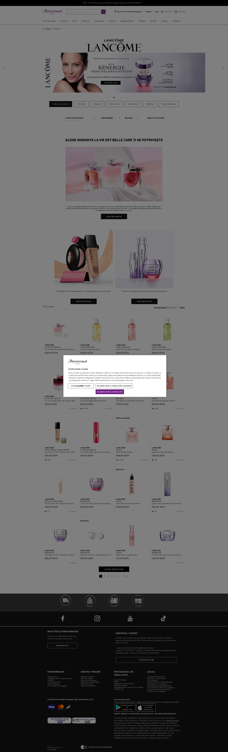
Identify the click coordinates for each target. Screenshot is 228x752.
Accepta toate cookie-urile (110, 392)
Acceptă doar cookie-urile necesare (114, 386)
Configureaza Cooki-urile (81, 386)
